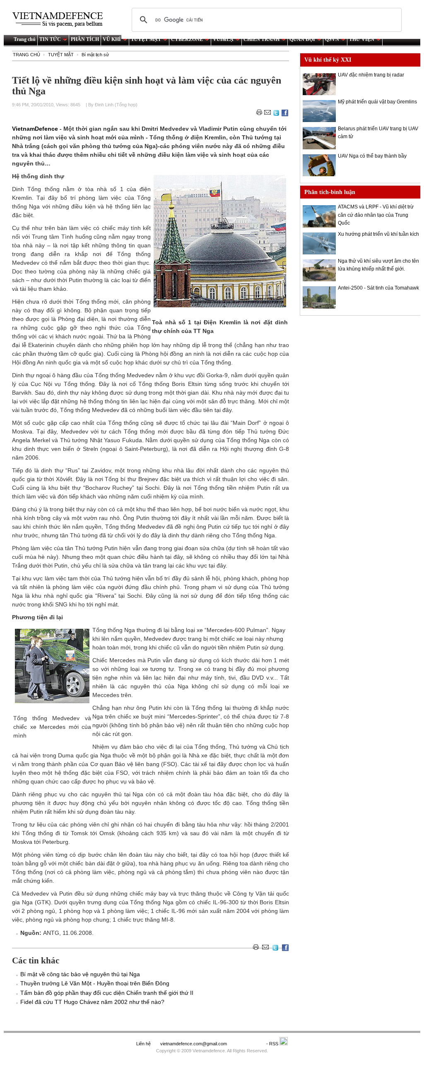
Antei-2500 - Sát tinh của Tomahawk (378, 288)
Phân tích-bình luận (329, 192)
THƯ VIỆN (361, 39)
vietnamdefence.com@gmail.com (194, 1043)
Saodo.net (247, 1043)
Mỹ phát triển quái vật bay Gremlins (377, 102)
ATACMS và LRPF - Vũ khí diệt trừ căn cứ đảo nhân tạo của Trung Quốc (376, 214)
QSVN (332, 39)
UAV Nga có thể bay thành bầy (372, 156)
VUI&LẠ (223, 39)
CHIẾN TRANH (261, 39)
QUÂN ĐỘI (302, 39)
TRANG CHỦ (26, 54)
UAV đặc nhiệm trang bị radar (371, 75)
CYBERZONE (187, 39)
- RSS (272, 1043)
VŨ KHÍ (112, 39)
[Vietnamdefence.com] (61, 19)
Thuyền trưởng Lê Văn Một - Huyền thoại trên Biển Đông (94, 983)
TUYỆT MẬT (146, 39)
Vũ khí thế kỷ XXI (327, 60)
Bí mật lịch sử (95, 54)
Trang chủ (25, 39)
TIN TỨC (50, 39)
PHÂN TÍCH (85, 39)
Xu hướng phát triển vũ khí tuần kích (378, 234)
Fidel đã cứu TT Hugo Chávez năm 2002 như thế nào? (92, 1002)
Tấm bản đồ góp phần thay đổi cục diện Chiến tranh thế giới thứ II (106, 992)
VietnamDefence (36, 128)
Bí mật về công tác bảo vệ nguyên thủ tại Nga (80, 974)
